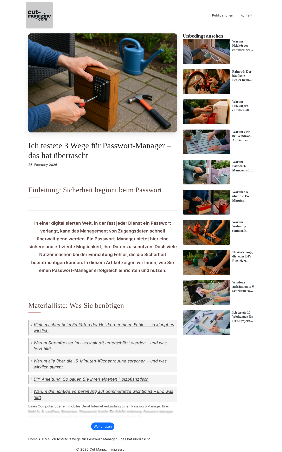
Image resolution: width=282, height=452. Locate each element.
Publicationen (222, 15)
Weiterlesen (103, 426)
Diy (44, 439)
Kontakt (246, 15)
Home (33, 439)
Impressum (118, 449)
